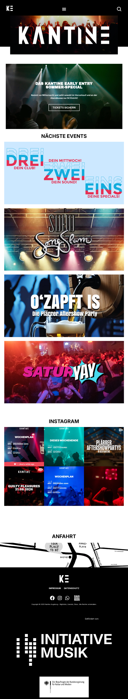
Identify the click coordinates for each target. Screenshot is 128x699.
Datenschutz (71, 588)
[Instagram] (60, 598)
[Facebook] (52, 598)
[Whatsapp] (67, 598)
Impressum (55, 588)
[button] (64, 9)
